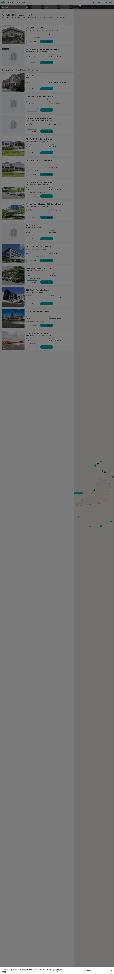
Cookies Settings (87, 970)
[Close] (111, 970)
